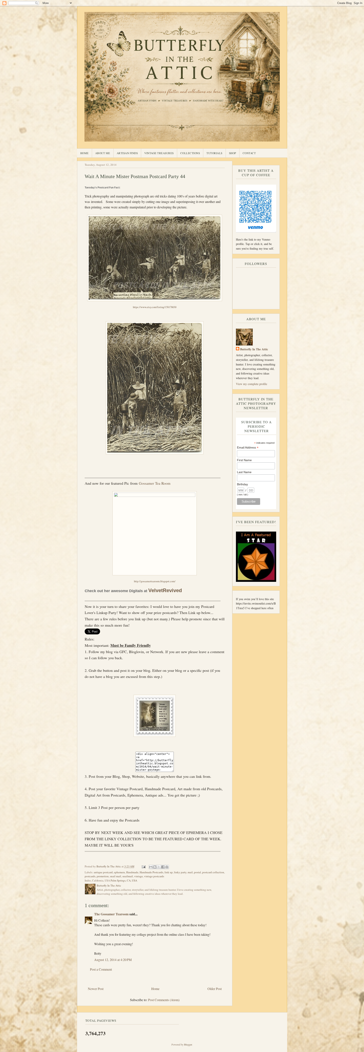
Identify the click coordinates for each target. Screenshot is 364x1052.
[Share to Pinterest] (167, 867)
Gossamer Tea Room (154, 483)
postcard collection (213, 872)
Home (84, 153)
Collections (190, 153)
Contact (249, 153)
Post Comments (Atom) (163, 1000)
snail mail (115, 876)
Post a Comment (101, 969)
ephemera (119, 872)
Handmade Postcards (151, 872)
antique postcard (103, 872)
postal (197, 872)
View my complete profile (251, 384)
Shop (232, 153)
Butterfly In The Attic (254, 349)
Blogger (188, 1044)
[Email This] (151, 867)
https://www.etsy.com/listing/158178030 (154, 307)
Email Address (247, 448)
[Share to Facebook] (163, 867)
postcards (90, 876)
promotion (103, 876)
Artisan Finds (127, 153)
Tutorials (214, 153)
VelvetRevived (165, 590)
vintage (138, 876)
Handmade (132, 872)
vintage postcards (154, 876)
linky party (180, 872)
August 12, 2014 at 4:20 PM (113, 959)
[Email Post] (143, 866)
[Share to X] (159, 867)
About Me (102, 153)
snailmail (127, 876)
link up (169, 872)
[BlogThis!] (155, 867)
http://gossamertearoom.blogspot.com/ (154, 581)
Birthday (242, 484)
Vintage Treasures (159, 153)
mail (190, 872)
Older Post (214, 988)
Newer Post (95, 988)
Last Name (244, 472)
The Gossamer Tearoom (111, 914)
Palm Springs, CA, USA (124, 880)
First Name (244, 460)
